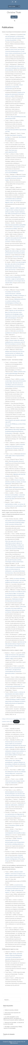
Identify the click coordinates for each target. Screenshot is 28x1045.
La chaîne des (15, 804)
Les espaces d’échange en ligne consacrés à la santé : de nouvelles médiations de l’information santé (15, 580)
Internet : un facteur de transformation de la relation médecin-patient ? (15, 693)
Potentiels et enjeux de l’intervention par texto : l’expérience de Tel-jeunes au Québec (15, 446)
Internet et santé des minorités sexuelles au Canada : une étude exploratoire (15, 481)
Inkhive (10, 1041)
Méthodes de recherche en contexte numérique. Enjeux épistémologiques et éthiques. (15, 301)
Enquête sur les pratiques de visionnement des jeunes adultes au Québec (15, 94)
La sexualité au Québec (13, 825)
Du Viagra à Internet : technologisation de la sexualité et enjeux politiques (15, 832)
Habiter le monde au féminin (11, 1010)
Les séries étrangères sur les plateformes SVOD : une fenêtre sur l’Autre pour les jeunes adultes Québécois (14, 1018)
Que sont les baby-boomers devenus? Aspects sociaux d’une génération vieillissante (15, 643)
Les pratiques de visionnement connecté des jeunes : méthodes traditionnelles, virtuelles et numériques (15, 293)
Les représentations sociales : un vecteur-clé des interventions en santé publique (15, 504)
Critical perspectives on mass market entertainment (13, 86)
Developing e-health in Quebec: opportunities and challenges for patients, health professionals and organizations (15, 701)
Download (16, 721)
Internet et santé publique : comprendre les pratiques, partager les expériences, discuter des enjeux (15, 496)
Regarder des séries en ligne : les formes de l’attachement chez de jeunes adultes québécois (15, 252)
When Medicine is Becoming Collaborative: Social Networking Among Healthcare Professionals (15, 431)
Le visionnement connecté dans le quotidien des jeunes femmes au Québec (15, 178)
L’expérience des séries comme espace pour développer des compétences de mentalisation (15, 68)
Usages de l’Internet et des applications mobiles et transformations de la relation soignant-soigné (15, 656)
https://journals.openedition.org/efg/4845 (15, 224)
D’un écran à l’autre (17, 256)
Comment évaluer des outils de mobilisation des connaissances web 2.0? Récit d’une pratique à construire (15, 342)
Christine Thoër (14, 12)
